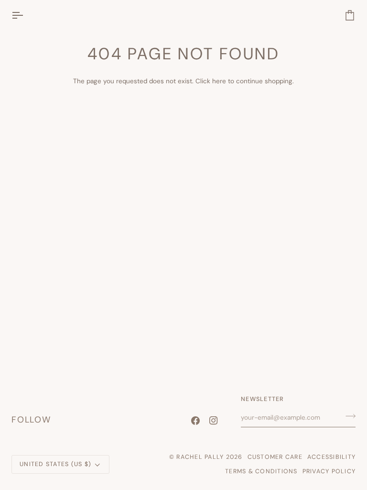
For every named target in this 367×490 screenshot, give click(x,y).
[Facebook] (195, 420)
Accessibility (331, 457)
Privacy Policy (329, 471)
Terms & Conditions (261, 471)
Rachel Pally (200, 457)
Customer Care (275, 457)
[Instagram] (213, 420)
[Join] (348, 416)
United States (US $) (55, 464)
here (219, 81)
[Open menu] (25, 15)
